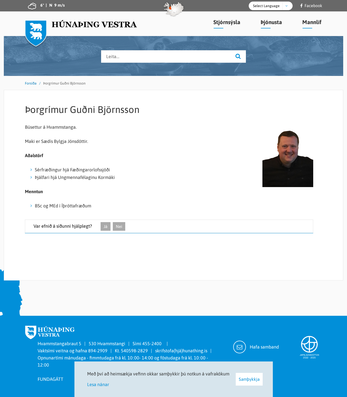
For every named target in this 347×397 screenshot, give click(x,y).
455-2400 (153, 343)
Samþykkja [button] (249, 379)
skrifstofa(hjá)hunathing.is (181, 350)
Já (105, 226)
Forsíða (31, 83)
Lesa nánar (98, 384)
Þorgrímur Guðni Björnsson (64, 83)
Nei (119, 226)
